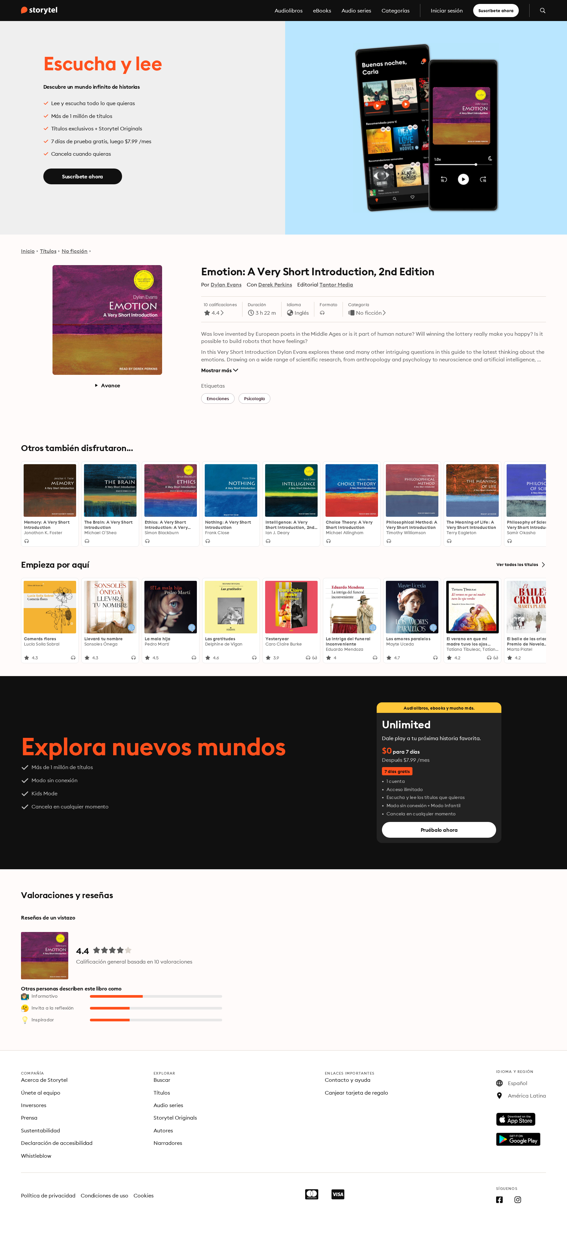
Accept (137, 1238)
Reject (85, 1238)
